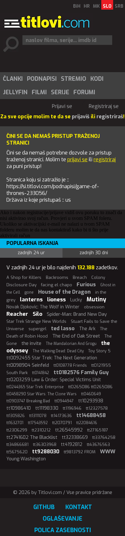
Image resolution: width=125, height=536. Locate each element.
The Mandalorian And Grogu (71, 343)
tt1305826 (15, 415)
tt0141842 (40, 372)
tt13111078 (37, 415)
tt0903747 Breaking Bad (28, 401)
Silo (37, 314)
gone (29, 292)
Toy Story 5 (99, 351)
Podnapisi (42, 79)
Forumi (84, 92)
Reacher (17, 314)
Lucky (76, 300)
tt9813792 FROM (80, 452)
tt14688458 (91, 415)
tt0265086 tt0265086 (90, 386)
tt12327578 (97, 408)
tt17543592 (38, 422)
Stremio (73, 79)
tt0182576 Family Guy (81, 372)
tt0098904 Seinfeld (27, 365)
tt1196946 (72, 408)
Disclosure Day (21, 285)
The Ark (87, 329)
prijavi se (77, 159)
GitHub (43, 507)
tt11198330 (46, 408)
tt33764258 (103, 437)
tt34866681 (17, 444)
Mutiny (96, 299)
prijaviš (80, 116)
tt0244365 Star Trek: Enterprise (35, 386)
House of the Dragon (64, 292)
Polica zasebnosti (62, 530)
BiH (76, 6)
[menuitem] (12, 79)
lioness (56, 299)
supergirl (37, 328)
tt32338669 (75, 437)
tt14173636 (61, 415)
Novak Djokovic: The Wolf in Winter (42, 307)
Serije (60, 92)
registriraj (105, 159)
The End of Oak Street (76, 336)
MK (96, 6)
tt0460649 (91, 394)
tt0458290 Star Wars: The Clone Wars (41, 394)
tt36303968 (44, 444)
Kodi (97, 79)
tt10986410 (18, 408)
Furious (86, 284)
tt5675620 (17, 452)
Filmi (39, 92)
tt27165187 (97, 430)
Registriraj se (104, 106)
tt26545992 (69, 430)
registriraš (109, 116)
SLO (107, 6)
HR (87, 6)
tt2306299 (16, 430)
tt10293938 (90, 401)
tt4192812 (71, 444)
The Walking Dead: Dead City (58, 351)
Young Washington (26, 459)
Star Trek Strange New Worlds (36, 321)
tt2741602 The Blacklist (31, 437)
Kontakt (78, 507)
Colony (98, 277)
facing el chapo (56, 285)
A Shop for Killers (23, 277)
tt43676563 (98, 444)
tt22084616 (86, 422)
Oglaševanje (62, 519)
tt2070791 (62, 422)
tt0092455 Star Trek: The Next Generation (51, 358)
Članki (13, 79)
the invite (31, 343)
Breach (80, 277)
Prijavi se (62, 106)
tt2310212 (41, 430)
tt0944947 (64, 401)
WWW (107, 451)
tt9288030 (45, 451)
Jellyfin (15, 92)
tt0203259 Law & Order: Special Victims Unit (53, 380)
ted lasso (63, 328)
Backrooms (57, 277)
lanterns (31, 299)
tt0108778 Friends (70, 365)
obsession (94, 307)
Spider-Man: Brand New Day (77, 314)
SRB (119, 6)
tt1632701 (14, 422)
